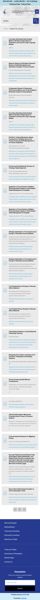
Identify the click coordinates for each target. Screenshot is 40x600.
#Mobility (11, 299)
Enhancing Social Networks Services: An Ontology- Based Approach (21, 167)
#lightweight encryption (15, 76)
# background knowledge (25, 479)
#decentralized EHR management (25, 153)
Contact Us (8, 562)
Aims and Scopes (10, 523)
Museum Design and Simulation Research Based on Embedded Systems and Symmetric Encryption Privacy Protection (22, 65)
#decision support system (20, 199)
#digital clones (19, 179)
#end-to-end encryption (29, 76)
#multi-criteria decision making (22, 201)
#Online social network (15, 445)
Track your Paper (26, 4)
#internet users (23, 176)
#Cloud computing (14, 497)
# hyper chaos (24, 500)
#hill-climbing (19, 251)
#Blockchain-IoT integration (17, 151)
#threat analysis (13, 105)
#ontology (12, 179)
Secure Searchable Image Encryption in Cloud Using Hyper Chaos (21, 490)
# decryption (31, 500)
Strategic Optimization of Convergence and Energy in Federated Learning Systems (22, 232)
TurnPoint (23, 598)
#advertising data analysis (16, 53)
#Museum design (14, 73)
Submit (19, 588)
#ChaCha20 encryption (25, 73)
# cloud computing (27, 445)
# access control (17, 447)
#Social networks (14, 176)
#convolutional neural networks (23, 342)
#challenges (12, 372)
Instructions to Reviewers (13, 554)
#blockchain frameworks (23, 100)
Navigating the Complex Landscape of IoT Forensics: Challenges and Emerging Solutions (22, 356)
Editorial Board (9, 527)
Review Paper (9, 558)
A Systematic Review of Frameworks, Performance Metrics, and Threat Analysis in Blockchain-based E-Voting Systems (23, 90)
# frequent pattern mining (25, 481)
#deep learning (27, 340)
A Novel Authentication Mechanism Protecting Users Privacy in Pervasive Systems (21, 416)
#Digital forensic (13, 367)
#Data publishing (13, 476)
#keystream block (14, 78)
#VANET (11, 301)
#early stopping (23, 249)
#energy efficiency (14, 249)
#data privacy (23, 78)
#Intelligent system (14, 197)
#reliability (17, 299)
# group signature (20, 407)
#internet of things (23, 367)
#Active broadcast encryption (17, 404)
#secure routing (25, 299)
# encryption (23, 497)
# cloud (28, 404)
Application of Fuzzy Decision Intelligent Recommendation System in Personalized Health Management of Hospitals (22, 188)
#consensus (16, 103)
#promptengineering (25, 56)
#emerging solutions (22, 372)
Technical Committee (11, 531)
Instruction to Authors (12, 535)
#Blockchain (12, 100)
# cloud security (31, 497)
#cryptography (24, 103)
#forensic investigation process (26, 369)
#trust (31, 299)
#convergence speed (27, 246)
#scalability (31, 103)
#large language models (27, 51)
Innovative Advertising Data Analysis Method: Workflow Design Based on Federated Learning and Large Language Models (22, 41)
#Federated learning (14, 51)
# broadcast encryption (28, 447)
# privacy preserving (24, 476)
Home (6, 29)
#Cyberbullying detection (16, 340)
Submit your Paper (15, 4)
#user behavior (32, 176)
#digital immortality (28, 179)
